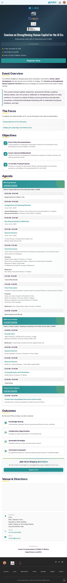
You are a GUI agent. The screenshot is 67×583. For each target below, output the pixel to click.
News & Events (24, 571)
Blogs (14, 571)
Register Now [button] (33, 60)
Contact (61, 571)
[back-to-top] (64, 580)
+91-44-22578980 (14, 532)
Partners (43, 571)
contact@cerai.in (14, 538)
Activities (6, 571)
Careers (52, 571)
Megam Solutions (46, 580)
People (34, 571)
